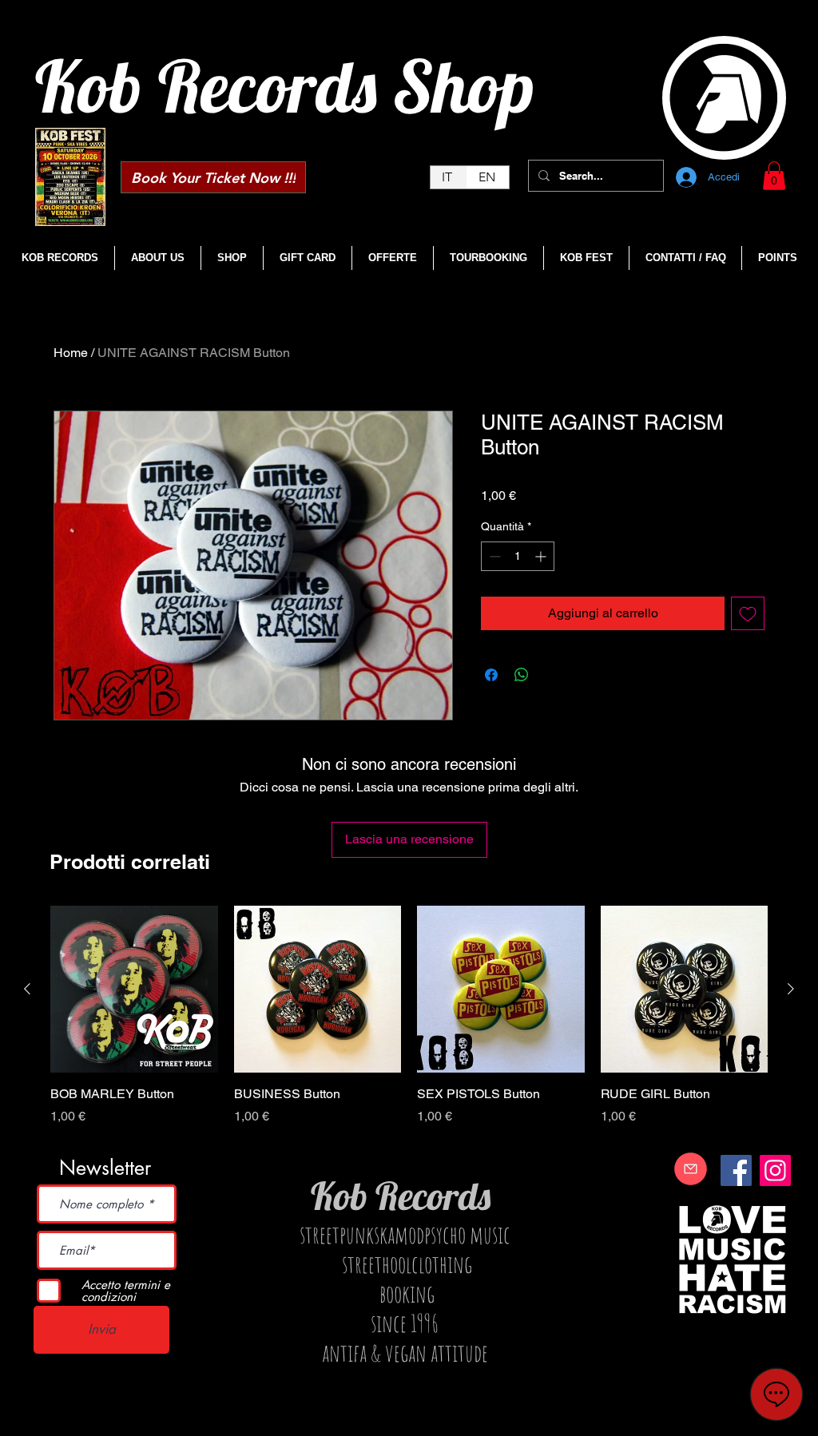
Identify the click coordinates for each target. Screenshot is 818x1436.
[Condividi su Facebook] (491, 674)
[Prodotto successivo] (790, 988)
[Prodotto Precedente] (27, 988)
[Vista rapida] (134, 989)
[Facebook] (736, 1170)
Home (71, 352)
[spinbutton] (517, 556)
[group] (409, 1024)
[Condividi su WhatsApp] (521, 674)
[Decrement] (493, 556)
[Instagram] (775, 1170)
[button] (774, 175)
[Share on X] (552, 674)
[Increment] (542, 556)
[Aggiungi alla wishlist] (747, 613)
